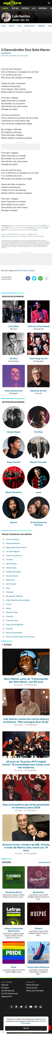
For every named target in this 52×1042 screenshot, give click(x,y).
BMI (7, 228)
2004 (12, 234)
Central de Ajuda (32, 985)
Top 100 (15, 8)
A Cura (8, 604)
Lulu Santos (21, 16)
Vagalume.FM (44, 862)
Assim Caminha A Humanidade (18, 600)
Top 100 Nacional (7, 991)
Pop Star (9, 629)
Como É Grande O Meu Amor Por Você (20, 637)
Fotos (19, 26)
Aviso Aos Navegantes (14, 625)
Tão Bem (9, 560)
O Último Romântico (13, 572)
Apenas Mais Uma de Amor (16, 548)
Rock (22, 20)
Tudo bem (10, 592)
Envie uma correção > (27, 271)
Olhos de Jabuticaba (14, 633)
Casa (8, 588)
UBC (35, 230)
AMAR (43, 226)
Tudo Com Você (12, 620)
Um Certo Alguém (12, 552)
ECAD (3, 236)
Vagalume (12, 3)
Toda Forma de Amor (14, 556)
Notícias (43, 8)
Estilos (25, 8)
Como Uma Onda (12, 539)
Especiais (4, 985)
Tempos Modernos (13, 543)
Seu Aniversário (12, 576)
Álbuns (11, 26)
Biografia (41, 26)
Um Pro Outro (11, 584)
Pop (27, 20)
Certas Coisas (11, 568)
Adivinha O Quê (12, 612)
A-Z (33, 8)
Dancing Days (11, 564)
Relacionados (30, 26)
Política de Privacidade (35, 991)
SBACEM (30, 228)
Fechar (26, 1028)
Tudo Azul (9, 617)
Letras (3, 26)
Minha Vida (10, 580)
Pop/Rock (16, 20)
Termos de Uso (31, 988)
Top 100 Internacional (9, 994)
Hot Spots (5, 988)
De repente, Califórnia (14, 596)
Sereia (8, 608)
